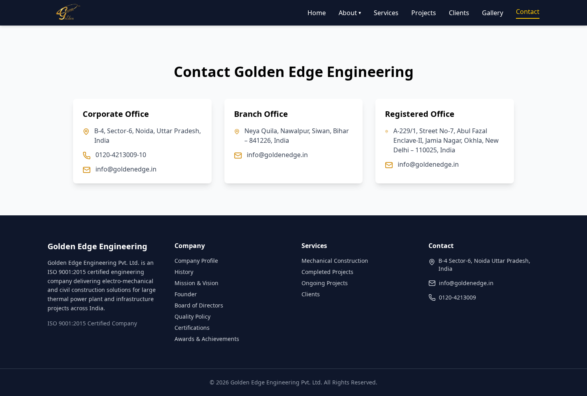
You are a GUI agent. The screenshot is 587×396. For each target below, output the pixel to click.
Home (316, 12)
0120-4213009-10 (120, 154)
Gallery (492, 12)
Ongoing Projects (324, 283)
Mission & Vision (196, 283)
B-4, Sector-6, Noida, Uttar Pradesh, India (147, 135)
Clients (459, 12)
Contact (527, 11)
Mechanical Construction (334, 260)
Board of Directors (199, 305)
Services (386, 12)
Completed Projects (327, 272)
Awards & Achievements (207, 339)
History (184, 272)
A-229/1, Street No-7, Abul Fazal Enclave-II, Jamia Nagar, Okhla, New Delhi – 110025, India (446, 140)
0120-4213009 (457, 297)
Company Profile (196, 260)
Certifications (192, 327)
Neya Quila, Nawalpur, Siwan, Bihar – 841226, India (296, 135)
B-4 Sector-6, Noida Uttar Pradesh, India (484, 264)
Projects (423, 12)
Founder (186, 294)
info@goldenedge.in (126, 169)
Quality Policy (192, 316)
